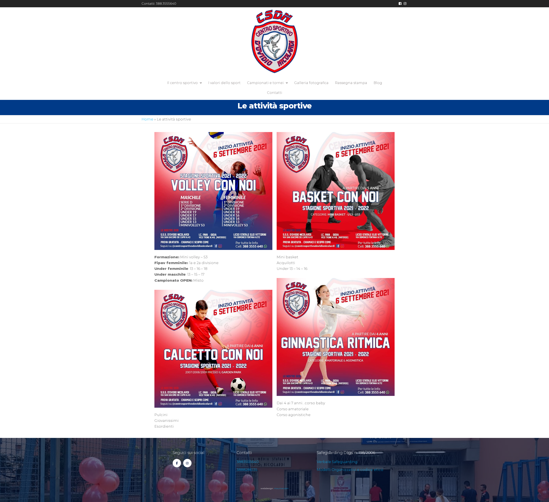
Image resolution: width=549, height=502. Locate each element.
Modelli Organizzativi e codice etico (350, 469)
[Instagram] (187, 463)
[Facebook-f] (177, 463)
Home (147, 119)
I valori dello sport (224, 83)
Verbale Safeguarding (337, 462)
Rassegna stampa (351, 83)
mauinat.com (281, 488)
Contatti (274, 93)
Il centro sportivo (182, 83)
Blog (378, 83)
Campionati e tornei (265, 83)
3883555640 (248, 462)
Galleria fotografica (311, 83)
